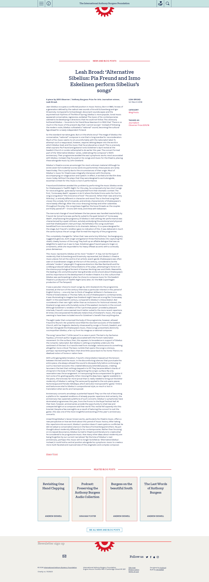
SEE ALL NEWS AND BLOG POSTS (104, 529)
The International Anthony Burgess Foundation (104, 3)
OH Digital (160, 570)
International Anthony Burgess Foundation (60, 568)
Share (49, 454)
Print (55, 454)
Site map (132, 568)
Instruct (163, 568)
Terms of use (134, 572)
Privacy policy (134, 570)
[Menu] (41, 3)
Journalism (134, 123)
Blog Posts (134, 112)
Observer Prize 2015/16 (139, 125)
